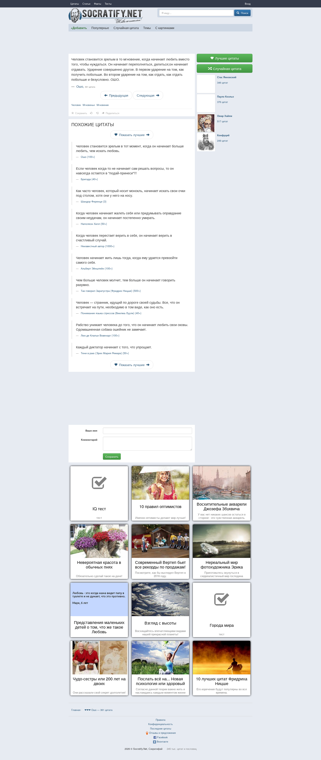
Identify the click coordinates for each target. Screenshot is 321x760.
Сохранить (111, 456)
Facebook (162, 737)
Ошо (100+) (88, 157)
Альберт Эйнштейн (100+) (97, 268)
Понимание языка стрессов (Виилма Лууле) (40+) (111, 313)
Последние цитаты (160, 728)
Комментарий (89, 439)
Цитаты (74, 3)
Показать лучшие (131, 134)
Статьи (86, 3)
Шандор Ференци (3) (93, 201)
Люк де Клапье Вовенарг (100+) (100, 335)
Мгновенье (89, 105)
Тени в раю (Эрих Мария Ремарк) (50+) (105, 353)
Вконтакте (162, 741)
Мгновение (103, 105)
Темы (147, 28)
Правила (160, 719)
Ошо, (85, 86)
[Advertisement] (160, 42)
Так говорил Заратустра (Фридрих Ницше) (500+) (111, 291)
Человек (76, 105)
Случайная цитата (126, 28)
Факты (97, 3)
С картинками (164, 28)
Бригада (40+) (89, 179)
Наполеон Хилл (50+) (94, 224)
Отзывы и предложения (162, 733)
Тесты (108, 3)
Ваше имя (91, 430)
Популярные (100, 28)
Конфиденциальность (160, 724)
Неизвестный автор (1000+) (97, 246)
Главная (75, 710)
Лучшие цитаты (226, 58)
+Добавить (79, 28)
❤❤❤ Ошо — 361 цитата (98, 710)
